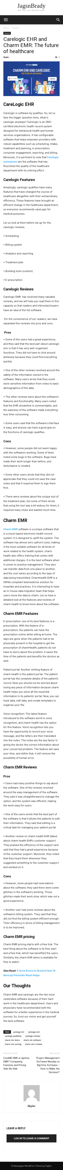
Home (6, 27)
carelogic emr (34, 1032)
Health (15, 27)
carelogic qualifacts (13, 1036)
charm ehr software (32, 1040)
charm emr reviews (33, 1044)
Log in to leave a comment (31, 1138)
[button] (5, 19)
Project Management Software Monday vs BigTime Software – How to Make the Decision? (48, 1065)
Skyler (6, 57)
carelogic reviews (32, 1036)
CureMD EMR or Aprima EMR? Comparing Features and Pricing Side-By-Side (16, 1063)
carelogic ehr (18, 1032)
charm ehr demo (12, 1040)
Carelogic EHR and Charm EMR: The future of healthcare (31, 45)
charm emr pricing (13, 1044)
